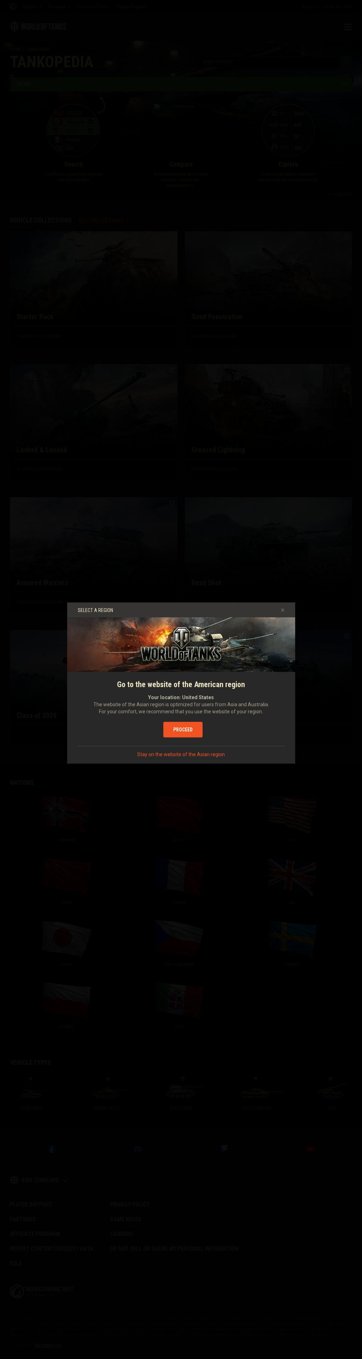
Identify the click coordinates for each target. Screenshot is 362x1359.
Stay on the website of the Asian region (181, 754)
